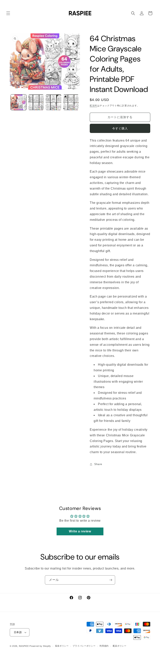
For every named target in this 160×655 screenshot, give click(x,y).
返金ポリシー (62, 646)
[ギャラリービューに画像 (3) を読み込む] (53, 102)
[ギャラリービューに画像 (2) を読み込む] (36, 102)
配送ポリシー (119, 646)
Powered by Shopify (40, 646)
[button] (8, 13)
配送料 (93, 105)
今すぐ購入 (120, 128)
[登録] (110, 580)
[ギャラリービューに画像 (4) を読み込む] (71, 102)
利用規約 (104, 646)
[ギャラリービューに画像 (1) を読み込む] (18, 102)
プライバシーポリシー (84, 646)
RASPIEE (24, 646)
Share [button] (98, 464)
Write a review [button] (80, 531)
